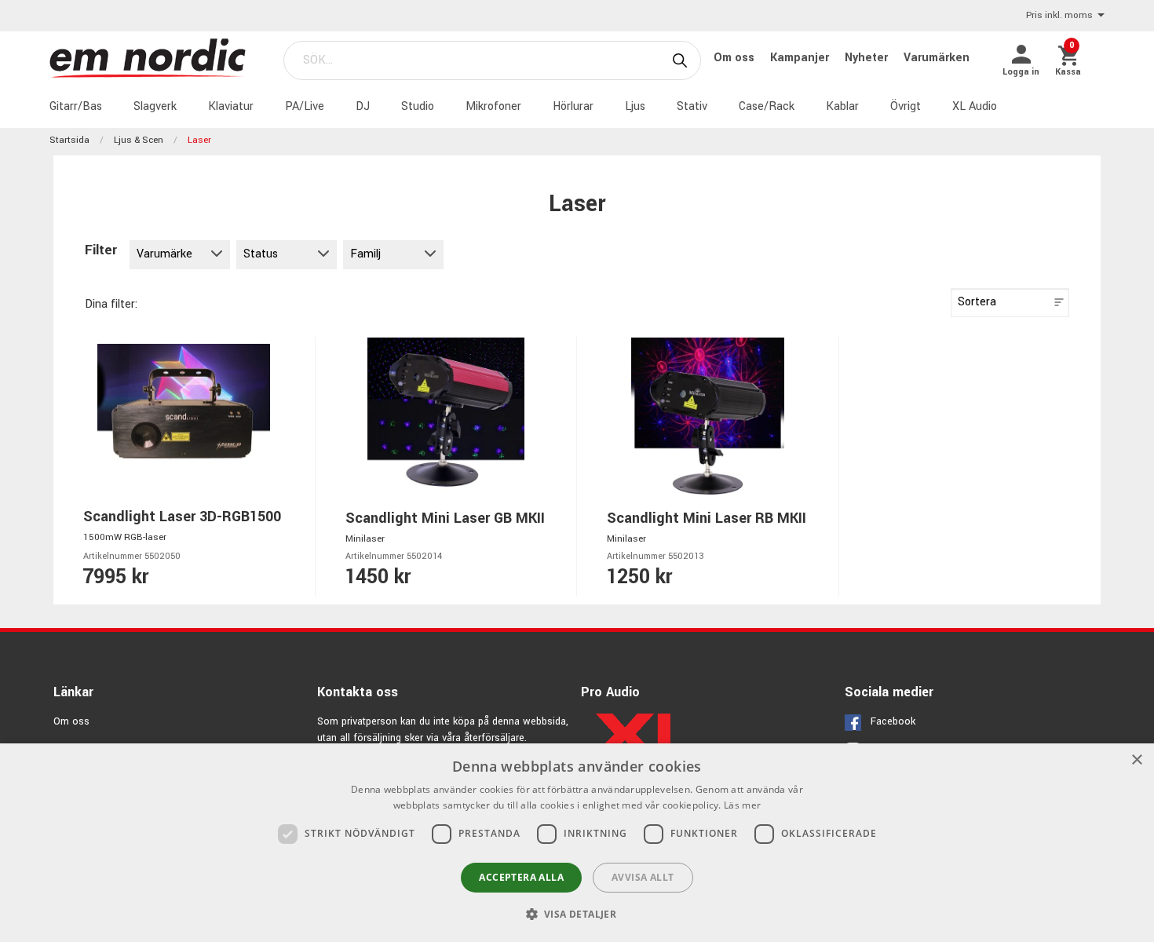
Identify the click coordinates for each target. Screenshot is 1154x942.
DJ (363, 106)
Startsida (69, 140)
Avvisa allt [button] (643, 877)
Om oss (736, 57)
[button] (577, 913)
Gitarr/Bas (75, 106)
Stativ (692, 106)
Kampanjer (801, 57)
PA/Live (304, 106)
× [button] (1136, 760)
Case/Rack (766, 106)
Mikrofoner (493, 106)
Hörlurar (573, 106)
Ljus (635, 106)
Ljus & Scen (138, 140)
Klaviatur (231, 106)
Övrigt (905, 106)
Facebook (893, 721)
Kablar (842, 106)
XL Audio (974, 106)
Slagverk (155, 106)
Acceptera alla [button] (521, 877)
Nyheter (868, 57)
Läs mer (742, 805)
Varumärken (937, 57)
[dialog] (577, 842)
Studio (417, 106)
